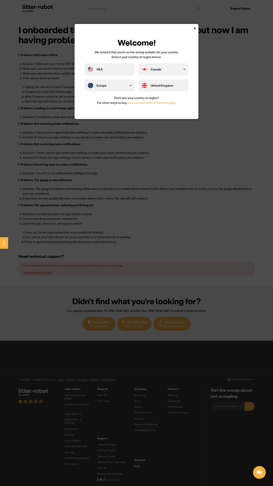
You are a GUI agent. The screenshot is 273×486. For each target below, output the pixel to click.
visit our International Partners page (151, 103)
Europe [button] (102, 85)
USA (100, 69)
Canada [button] (155, 69)
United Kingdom (161, 85)
